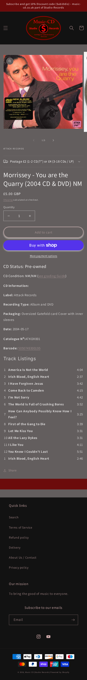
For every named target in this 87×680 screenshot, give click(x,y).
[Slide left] (34, 140)
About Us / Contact (23, 557)
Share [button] (12, 470)
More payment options (43, 256)
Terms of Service (20, 527)
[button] (5, 28)
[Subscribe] (73, 620)
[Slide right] (53, 140)
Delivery (15, 547)
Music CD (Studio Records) (37, 672)
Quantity (8, 207)
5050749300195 (29, 348)
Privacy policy (18, 567)
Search (14, 517)
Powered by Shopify (59, 672)
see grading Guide (51, 276)
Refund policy (19, 537)
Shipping (8, 199)
